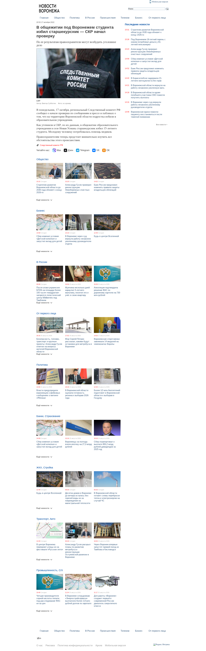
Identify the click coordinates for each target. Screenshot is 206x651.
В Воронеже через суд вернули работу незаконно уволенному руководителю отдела (78, 240)
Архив (98, 645)
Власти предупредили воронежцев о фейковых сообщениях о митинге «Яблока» (48, 394)
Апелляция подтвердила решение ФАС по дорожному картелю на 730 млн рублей (107, 291)
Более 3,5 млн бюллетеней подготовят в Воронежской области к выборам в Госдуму (107, 394)
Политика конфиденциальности (75, 645)
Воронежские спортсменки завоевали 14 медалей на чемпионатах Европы (107, 341)
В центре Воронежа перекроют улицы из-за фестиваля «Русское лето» (49, 547)
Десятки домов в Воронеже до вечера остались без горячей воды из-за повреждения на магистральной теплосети (78, 498)
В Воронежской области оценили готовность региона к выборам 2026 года (76, 394)
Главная (44, 18)
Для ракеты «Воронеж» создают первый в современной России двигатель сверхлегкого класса (105, 601)
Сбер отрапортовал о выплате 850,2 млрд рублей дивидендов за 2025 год (105, 445)
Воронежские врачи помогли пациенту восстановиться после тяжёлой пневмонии (146, 114)
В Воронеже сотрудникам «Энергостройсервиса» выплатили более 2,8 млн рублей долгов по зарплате (78, 600)
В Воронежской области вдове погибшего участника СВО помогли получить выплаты (148, 95)
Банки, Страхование (48, 416)
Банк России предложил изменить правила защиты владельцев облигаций (106, 187)
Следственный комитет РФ (51, 145)
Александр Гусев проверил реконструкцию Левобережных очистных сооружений (78, 189)
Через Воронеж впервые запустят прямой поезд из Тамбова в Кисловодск (106, 547)
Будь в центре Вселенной (106, 236)
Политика (75, 18)
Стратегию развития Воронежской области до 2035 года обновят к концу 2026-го (49, 189)
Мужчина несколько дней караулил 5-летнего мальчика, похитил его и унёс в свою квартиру (77, 291)
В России (90, 18)
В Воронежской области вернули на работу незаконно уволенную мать (148, 86)
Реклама (50, 645)
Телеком (125, 18)
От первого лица (157, 18)
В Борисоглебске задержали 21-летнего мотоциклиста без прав (146, 79)
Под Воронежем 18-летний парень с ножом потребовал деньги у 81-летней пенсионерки (148, 42)
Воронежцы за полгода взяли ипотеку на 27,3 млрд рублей (78, 444)
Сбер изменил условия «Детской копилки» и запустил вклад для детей (49, 238)
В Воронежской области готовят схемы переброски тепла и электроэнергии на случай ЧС (107, 497)
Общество (59, 18)
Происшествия (108, 18)
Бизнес (139, 18)
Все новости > (161, 125)
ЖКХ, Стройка (44, 467)
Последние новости (137, 24)
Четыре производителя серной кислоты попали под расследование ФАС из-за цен (48, 600)
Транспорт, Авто (45, 519)
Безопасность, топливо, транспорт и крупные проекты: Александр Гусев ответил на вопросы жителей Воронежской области (49, 345)
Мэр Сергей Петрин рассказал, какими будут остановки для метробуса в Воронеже (78, 343)
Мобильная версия (160, 2)
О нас (39, 645)
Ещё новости (42, 200)
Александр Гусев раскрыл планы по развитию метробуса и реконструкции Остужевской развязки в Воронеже (78, 550)
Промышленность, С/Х (49, 570)
